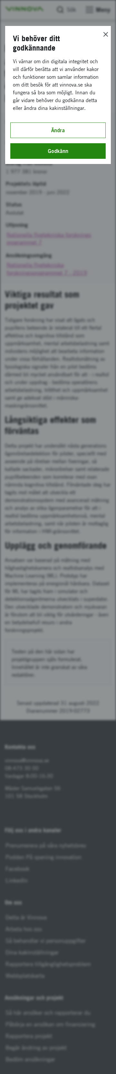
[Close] (106, 34)
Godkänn (58, 151)
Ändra (58, 130)
